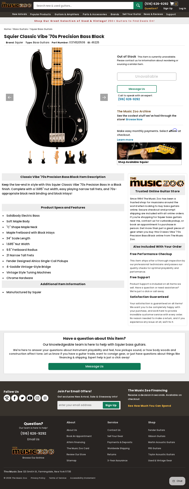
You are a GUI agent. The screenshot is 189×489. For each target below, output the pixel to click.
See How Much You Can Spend (149, 406)
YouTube (30, 398)
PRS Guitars (154, 448)
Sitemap (71, 460)
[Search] (138, 5)
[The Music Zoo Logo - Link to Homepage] (17, 5)
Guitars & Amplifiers (67, 14)
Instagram (37, 398)
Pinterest (45, 398)
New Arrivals (19, 14)
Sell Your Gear (115, 436)
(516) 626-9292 (156, 4)
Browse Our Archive (33, 457)
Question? (151, 8)
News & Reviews (153, 14)
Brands (115, 14)
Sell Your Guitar (132, 14)
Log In (182, 8)
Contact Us (114, 430)
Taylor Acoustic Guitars (161, 454)
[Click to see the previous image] (9, 97)
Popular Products (40, 14)
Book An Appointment (79, 436)
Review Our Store (76, 454)
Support (171, 14)
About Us (72, 430)
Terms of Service (57, 477)
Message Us (137, 89)
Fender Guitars (156, 430)
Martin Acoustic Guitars (161, 442)
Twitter (22, 398)
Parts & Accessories (95, 14)
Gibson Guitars (156, 436)
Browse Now (134, 119)
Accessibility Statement (82, 477)
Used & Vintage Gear (160, 460)
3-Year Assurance (117, 460)
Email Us (33, 439)
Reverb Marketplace (7, 398)
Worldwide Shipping (118, 448)
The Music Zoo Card (78, 448)
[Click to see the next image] (104, 97)
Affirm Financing (76, 442)
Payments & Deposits (119, 442)
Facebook (14, 398)
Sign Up (168, 8)
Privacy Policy (38, 477)
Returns (111, 454)
